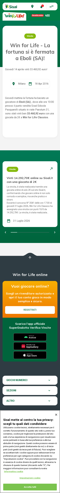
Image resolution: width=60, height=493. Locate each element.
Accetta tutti (30, 487)
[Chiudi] (56, 414)
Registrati (30, 310)
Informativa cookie (13, 471)
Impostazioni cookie (30, 478)
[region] (30, 451)
